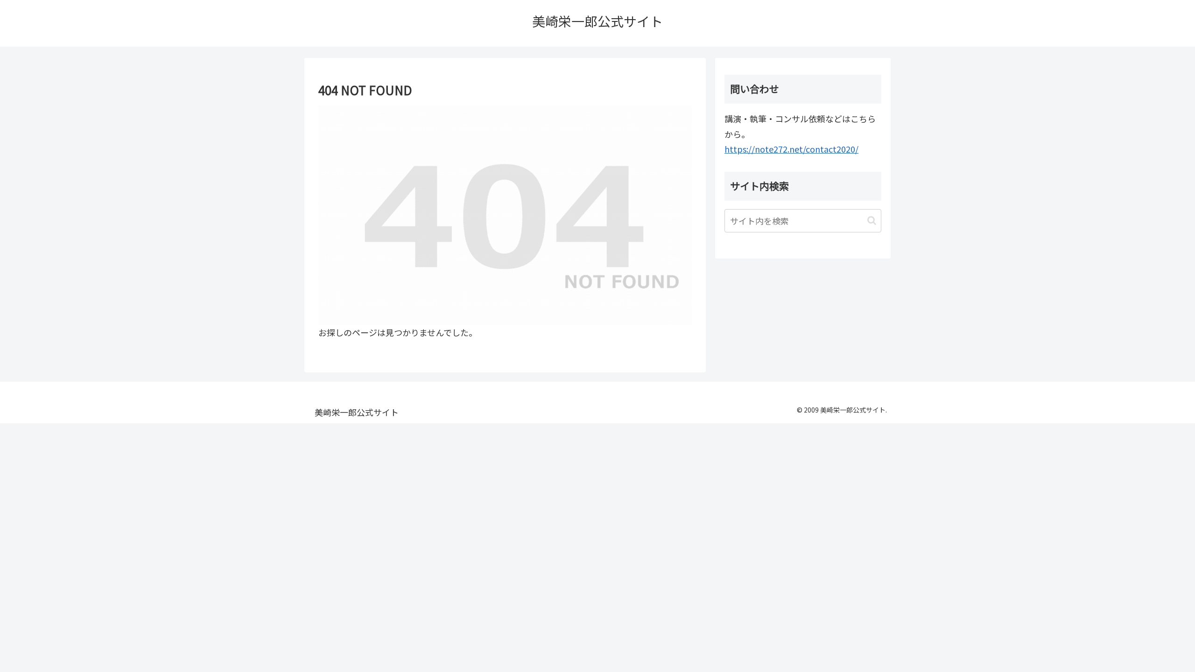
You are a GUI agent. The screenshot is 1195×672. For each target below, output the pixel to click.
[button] (872, 220)
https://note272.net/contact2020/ (791, 149)
